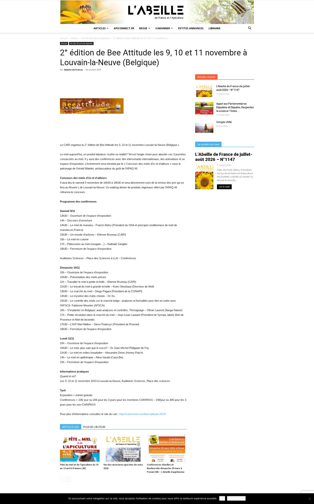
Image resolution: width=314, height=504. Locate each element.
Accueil (63, 38)
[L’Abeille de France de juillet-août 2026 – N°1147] (204, 90)
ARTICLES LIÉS (70, 427)
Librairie (214, 28)
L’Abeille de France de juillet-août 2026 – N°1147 (223, 157)
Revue (143, 28)
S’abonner (162, 28)
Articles (100, 28)
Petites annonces (191, 28)
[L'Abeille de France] (157, 12)
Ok (222, 498)
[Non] (309, 499)
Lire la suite (224, 187)
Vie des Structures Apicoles (96, 38)
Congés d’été (224, 122)
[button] (249, 28)
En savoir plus (236, 498)
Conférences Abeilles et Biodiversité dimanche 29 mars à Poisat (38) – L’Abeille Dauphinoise (165, 468)
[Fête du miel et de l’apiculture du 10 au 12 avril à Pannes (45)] (80, 448)
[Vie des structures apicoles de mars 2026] (123, 448)
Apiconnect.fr (124, 28)
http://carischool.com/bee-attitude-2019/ (142, 414)
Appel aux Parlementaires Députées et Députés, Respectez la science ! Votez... (235, 107)
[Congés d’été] (204, 126)
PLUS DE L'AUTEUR (94, 427)
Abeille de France (73, 69)
